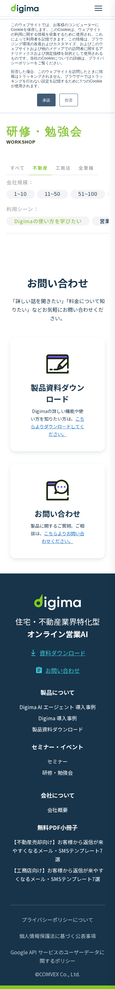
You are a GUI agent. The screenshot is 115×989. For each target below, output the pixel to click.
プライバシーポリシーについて (57, 919)
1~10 (20, 194)
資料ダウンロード (63, 653)
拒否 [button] (69, 100)
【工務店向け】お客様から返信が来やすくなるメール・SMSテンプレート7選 (57, 874)
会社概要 (57, 810)
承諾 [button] (46, 100)
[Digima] (25, 8)
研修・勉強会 (57, 772)
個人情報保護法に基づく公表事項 (57, 936)
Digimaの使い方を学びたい (48, 221)
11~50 (52, 194)
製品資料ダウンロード (57, 729)
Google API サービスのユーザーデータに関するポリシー (57, 956)
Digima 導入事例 (57, 718)
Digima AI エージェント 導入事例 (57, 707)
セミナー (57, 761)
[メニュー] (98, 8)
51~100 (87, 194)
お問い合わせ (62, 670)
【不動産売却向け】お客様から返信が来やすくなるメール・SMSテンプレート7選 (57, 850)
